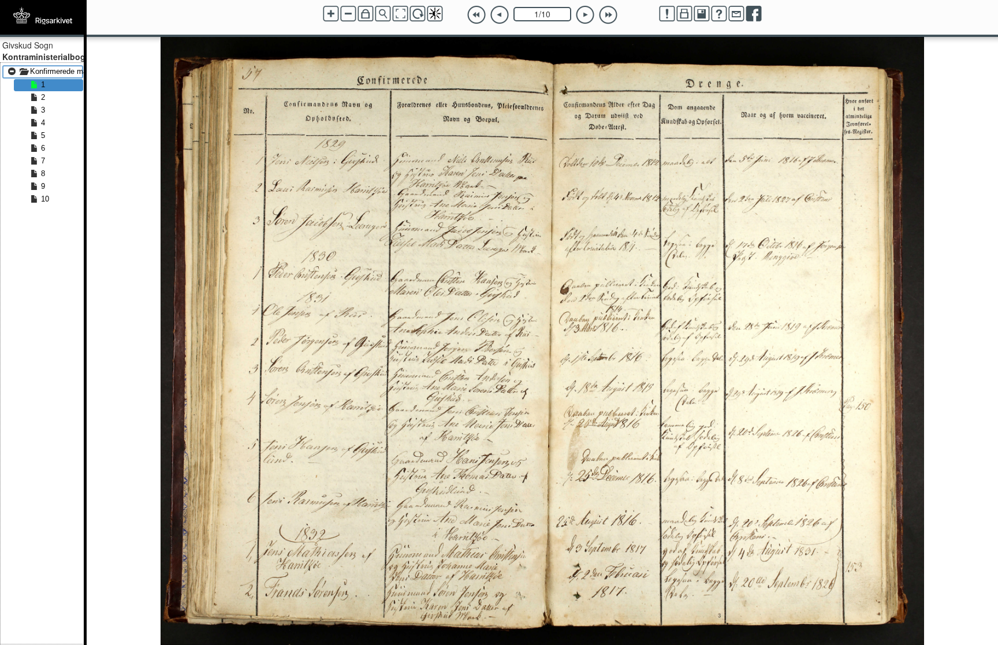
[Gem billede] (702, 14)
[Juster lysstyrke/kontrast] (435, 14)
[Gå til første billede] (476, 15)
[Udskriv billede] (684, 14)
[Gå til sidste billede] (608, 15)
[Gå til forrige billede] (499, 15)
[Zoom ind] (331, 14)
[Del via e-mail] (736, 14)
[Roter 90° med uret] (417, 14)
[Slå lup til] (383, 14)
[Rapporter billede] (667, 14)
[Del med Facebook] (754, 14)
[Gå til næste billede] (585, 15)
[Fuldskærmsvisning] (400, 14)
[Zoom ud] (348, 14)
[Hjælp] (719, 14)
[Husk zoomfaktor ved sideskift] (366, 14)
